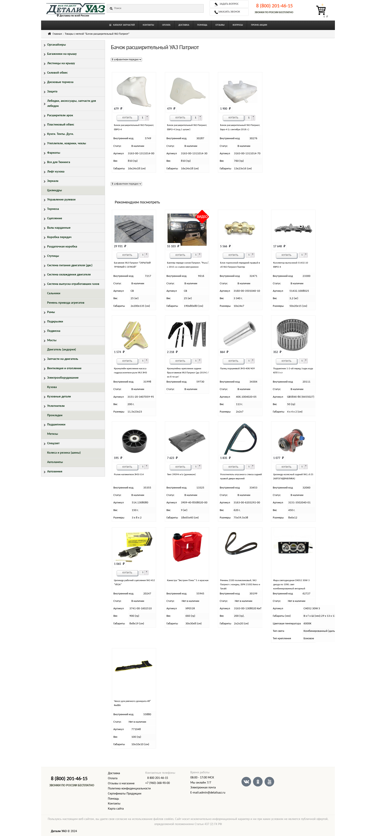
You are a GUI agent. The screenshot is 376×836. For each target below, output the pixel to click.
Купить (127, 117)
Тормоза (53, 209)
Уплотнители (56, 406)
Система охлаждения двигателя (69, 274)
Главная (57, 34)
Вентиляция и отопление (64, 368)
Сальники (53, 293)
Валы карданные (58, 227)
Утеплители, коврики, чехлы (66, 143)
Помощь (113, 798)
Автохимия (54, 471)
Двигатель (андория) (61, 349)
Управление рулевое (61, 199)
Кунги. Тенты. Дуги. (60, 134)
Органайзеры (56, 44)
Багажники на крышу (62, 54)
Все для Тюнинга (58, 162)
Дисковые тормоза (60, 82)
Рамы (51, 312)
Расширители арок (60, 115)
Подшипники (56, 424)
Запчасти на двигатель (62, 359)
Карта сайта (116, 808)
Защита (52, 91)
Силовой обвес (57, 72)
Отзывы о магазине (121, 783)
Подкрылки (55, 321)
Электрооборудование (63, 377)
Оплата (113, 778)
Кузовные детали (59, 396)
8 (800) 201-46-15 (274, 6)
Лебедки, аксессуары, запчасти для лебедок (71, 103)
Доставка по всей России (74, 15)
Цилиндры (54, 190)
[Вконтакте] (246, 781)
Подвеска (53, 331)
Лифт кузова (55, 171)
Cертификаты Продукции (124, 793)
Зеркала (52, 181)
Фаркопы (53, 152)
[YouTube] (269, 781)
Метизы (52, 434)
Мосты (51, 340)
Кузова (52, 387)
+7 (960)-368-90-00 (157, 783)
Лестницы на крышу (61, 63)
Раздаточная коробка (62, 246)
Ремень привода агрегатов (65, 302)
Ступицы (53, 256)
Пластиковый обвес (60, 124)
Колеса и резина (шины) (64, 452)
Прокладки (54, 415)
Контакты (114, 803)
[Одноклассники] (258, 781)
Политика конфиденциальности (129, 788)
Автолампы (55, 462)
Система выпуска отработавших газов (73, 284)
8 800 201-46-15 (157, 778)
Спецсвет (53, 443)
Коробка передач (59, 237)
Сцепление (54, 218)
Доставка (114, 773)
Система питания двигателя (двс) (69, 265)
